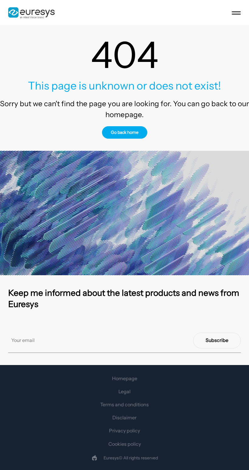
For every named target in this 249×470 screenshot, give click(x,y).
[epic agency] (94, 458)
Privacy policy (124, 431)
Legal (124, 391)
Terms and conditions (124, 404)
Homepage (124, 378)
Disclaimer (124, 417)
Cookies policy (124, 444)
